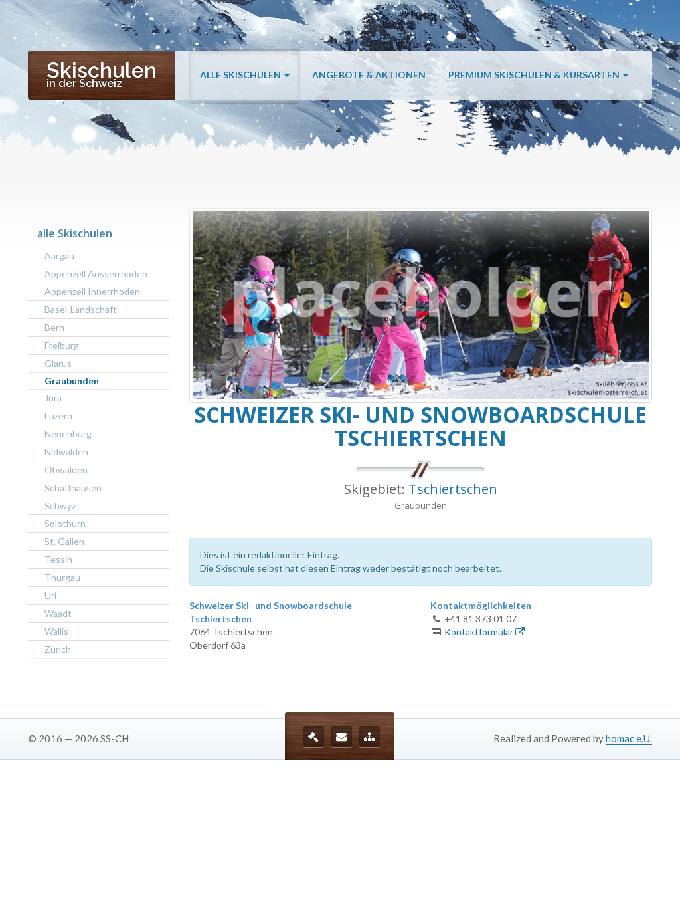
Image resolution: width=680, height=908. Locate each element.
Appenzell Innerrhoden (92, 291)
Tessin (58, 559)
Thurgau (62, 577)
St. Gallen (64, 541)
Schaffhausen (73, 487)
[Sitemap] (369, 736)
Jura (53, 397)
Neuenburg (68, 433)
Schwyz (60, 505)
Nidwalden (66, 451)
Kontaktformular (479, 631)
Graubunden (71, 380)
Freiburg (61, 345)
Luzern (58, 415)
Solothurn (65, 523)
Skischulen (101, 74)
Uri (50, 595)
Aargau (59, 255)
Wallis (56, 631)
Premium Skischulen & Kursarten (535, 74)
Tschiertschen (452, 489)
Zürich (57, 649)
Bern (54, 327)
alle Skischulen (241, 74)
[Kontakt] (341, 736)
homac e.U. (629, 738)
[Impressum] (313, 736)
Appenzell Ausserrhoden (95, 273)
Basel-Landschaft (80, 309)
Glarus (58, 363)
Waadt (58, 613)
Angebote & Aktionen (369, 74)
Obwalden (66, 469)
